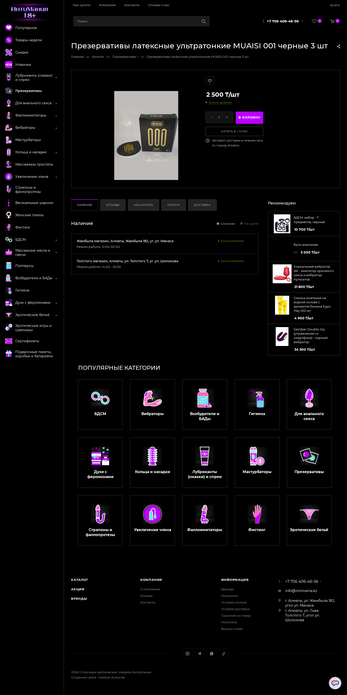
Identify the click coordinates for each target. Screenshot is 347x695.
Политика (229, 622)
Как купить (143, 205)
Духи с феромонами (100, 474)
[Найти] (203, 21)
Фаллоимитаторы (204, 530)
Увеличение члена (152, 530)
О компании (150, 589)
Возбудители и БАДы (204, 416)
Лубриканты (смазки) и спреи (205, 474)
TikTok (224, 654)
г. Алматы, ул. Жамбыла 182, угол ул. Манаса (310, 603)
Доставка (202, 205)
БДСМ (100, 414)
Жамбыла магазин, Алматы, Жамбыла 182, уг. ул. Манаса (125, 241)
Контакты (147, 602)
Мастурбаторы (257, 472)
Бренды (79, 598)
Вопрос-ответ (232, 629)
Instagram (187, 654)
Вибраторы (152, 414)
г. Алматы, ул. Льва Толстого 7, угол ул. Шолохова (302, 615)
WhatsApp (212, 654)
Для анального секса (309, 416)
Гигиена (257, 414)
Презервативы (309, 472)
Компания (151, 580)
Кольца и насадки (152, 472)
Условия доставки (235, 609)
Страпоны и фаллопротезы (100, 532)
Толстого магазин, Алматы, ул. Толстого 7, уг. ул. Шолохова (127, 261)
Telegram (200, 654)
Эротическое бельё (309, 530)
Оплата (173, 205)
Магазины (229, 596)
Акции (78, 589)
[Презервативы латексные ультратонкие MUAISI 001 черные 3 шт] (146, 135)
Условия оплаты (234, 602)
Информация (235, 580)
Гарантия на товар (236, 615)
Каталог (79, 580)
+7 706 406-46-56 (283, 21)
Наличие (84, 205)
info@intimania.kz (301, 590)
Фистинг (257, 530)
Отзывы (113, 205)
